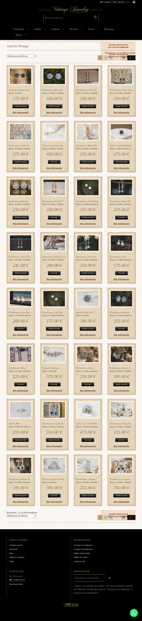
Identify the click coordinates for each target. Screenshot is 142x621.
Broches (74, 29)
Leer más (54, 162)
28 (124, 58)
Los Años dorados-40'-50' (92, 204)
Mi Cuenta (105, 2)
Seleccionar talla (121, 162)
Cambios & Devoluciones (83, 549)
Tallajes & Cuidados (16, 557)
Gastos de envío (79, 561)
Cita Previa (13, 549)
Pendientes (18, 29)
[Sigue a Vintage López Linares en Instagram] (69, 606)
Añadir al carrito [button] (20, 106)
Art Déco (18, 93)
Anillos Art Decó (122, 149)
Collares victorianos (90, 427)
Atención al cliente (16, 584)
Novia (91, 29)
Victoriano (53, 371)
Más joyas (109, 29)
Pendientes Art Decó (65, 93)
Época (19, 34)
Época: (12, 93)
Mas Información (20, 112)
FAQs (11, 561)
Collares (55, 29)
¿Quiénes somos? (15, 545)
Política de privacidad (82, 553)
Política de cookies (81, 557)
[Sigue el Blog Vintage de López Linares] (76, 606)
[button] (134, 613)
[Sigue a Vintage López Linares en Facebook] (66, 606)
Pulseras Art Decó (64, 149)
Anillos (37, 29)
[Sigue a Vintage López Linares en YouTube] (73, 606)
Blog (11, 553)
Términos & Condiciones (83, 545)
